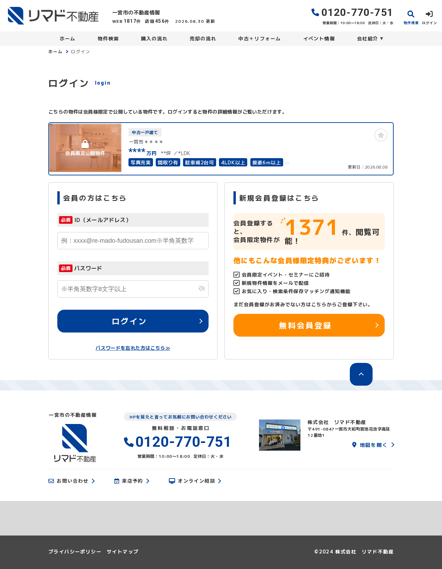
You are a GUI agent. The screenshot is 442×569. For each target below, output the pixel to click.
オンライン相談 (196, 481)
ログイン (129, 320)
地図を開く (374, 444)
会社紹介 (367, 38)
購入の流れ (154, 38)
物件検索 (108, 38)
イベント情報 (319, 38)
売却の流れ (203, 38)
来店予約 (132, 481)
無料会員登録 (305, 324)
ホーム (68, 38)
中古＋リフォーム (259, 38)
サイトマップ (122, 551)
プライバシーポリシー (75, 551)
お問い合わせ (72, 481)
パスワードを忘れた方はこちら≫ (133, 348)
